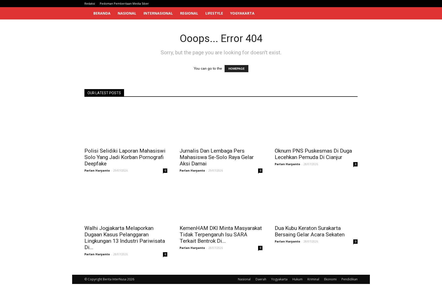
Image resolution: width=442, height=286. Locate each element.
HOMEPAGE (236, 68)
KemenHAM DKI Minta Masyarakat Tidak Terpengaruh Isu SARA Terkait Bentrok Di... (221, 234)
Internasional (158, 13)
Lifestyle (214, 13)
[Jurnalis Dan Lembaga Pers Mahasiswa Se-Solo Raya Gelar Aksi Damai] (221, 123)
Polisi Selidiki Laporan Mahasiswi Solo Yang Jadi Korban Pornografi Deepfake (124, 157)
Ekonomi (330, 279)
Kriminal (313, 279)
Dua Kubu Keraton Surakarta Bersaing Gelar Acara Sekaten (310, 231)
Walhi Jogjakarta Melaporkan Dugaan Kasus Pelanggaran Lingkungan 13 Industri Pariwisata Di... (124, 237)
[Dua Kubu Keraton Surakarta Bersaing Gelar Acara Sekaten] (316, 201)
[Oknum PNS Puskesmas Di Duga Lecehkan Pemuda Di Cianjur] (316, 123)
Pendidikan (349, 279)
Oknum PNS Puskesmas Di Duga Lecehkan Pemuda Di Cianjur (313, 154)
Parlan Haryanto (97, 170)
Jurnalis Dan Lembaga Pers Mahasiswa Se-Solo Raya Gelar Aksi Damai (217, 157)
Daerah (261, 279)
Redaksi (89, 3)
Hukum (297, 279)
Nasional (127, 13)
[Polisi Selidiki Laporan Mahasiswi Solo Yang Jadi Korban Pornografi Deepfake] (125, 123)
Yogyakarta (242, 13)
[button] (351, 13)
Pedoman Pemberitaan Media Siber (124, 3)
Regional (189, 13)
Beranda (101, 13)
